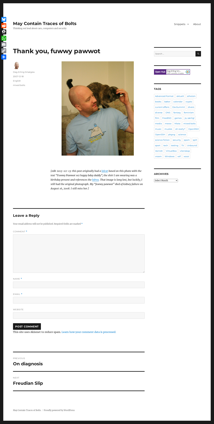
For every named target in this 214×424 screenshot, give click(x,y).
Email (17, 294)
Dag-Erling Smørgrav (24, 72)
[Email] (4, 44)
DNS (168, 112)
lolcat (105, 170)
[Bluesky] (4, 19)
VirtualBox (171, 151)
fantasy (177, 112)
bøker (167, 101)
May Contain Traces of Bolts (44, 23)
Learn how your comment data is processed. (89, 332)
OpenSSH (160, 134)
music (158, 129)
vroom (158, 156)
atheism (191, 96)
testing (174, 145)
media (158, 123)
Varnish (159, 151)
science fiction (162, 140)
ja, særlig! (189, 118)
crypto (189, 101)
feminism (189, 112)
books (158, 101)
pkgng (171, 134)
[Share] (4, 57)
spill (195, 140)
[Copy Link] (4, 51)
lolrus (95, 179)
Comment (20, 231)
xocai (186, 156)
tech (165, 145)
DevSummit (178, 107)
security (177, 140)
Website (18, 309)
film (157, 118)
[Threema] (4, 32)
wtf (179, 156)
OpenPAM (193, 129)
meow (168, 123)
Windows (169, 156)
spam (187, 140)
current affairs (162, 107)
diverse (158, 112)
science (182, 134)
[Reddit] (4, 26)
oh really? (180, 129)
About (197, 24)
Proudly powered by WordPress (59, 410)
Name (17, 279)
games (178, 118)
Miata (177, 123)
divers (191, 107)
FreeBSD (166, 118)
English (17, 81)
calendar (178, 101)
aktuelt (180, 96)
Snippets (179, 24)
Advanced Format (164, 96)
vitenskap (185, 151)
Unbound (192, 145)
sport (157, 145)
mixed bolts (19, 85)
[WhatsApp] (4, 38)
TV (182, 145)
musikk (168, 129)
